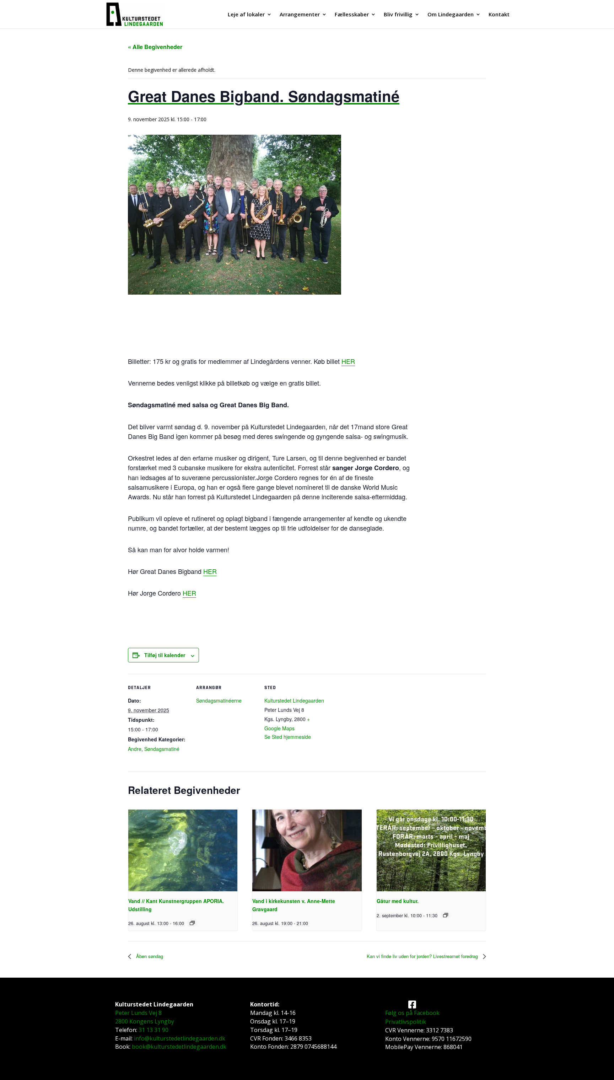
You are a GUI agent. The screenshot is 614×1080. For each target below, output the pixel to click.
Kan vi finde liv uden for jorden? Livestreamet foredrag (423, 956)
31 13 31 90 (153, 1030)
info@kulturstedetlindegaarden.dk (179, 1038)
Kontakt (499, 15)
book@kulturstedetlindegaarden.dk (179, 1047)
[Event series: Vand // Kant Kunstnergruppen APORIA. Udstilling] (192, 923)
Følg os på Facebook (412, 1013)
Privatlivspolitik (405, 1022)
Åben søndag (149, 956)
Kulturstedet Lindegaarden (294, 700)
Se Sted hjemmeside (287, 736)
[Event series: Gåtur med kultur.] (445, 915)
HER (348, 361)
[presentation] (182, 850)
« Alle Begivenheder (155, 47)
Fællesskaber (352, 15)
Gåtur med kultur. (398, 900)
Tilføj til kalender (164, 655)
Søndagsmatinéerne (219, 700)
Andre (134, 748)
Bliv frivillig (398, 15)
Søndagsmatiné (161, 748)
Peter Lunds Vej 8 (138, 1013)
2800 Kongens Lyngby (144, 1021)
